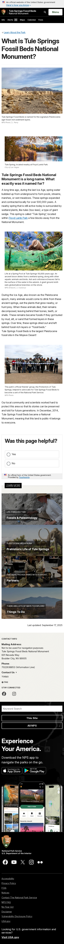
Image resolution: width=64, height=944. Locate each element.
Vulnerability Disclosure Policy (17, 916)
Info (3, 20)
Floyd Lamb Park (18, 217)
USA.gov (6, 921)
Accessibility (8, 878)
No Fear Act (8, 907)
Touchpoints (24, 477)
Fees (40, 20)
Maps (22, 20)
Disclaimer (7, 911)
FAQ (6, 682)
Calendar (31, 20)
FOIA (4, 888)
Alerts (11, 20)
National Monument (22, 12)
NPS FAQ (6, 902)
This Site (32, 718)
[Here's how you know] (32, 4)
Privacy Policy (9, 883)
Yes (14, 454)
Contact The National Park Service (19, 897)
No (13, 463)
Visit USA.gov (10, 937)
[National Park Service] (3, 12)
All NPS (32, 725)
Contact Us (8, 672)
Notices (5, 892)
